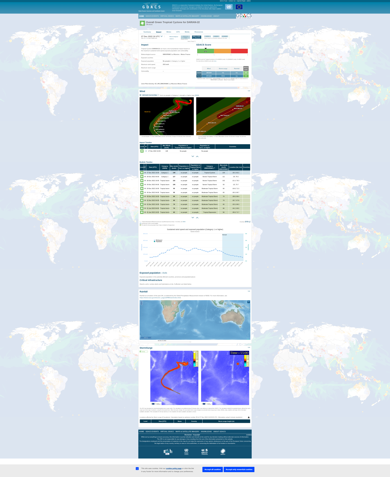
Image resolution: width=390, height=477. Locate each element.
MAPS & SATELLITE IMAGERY (187, 16)
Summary (147, 32)
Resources (199, 32)
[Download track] (249, 221)
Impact (158, 32)
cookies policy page (174, 468)
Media (187, 32)
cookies (249, 435)
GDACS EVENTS (152, 16)
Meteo (168, 32)
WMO (184, 221)
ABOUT (216, 16)
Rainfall (236, 68)
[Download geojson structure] (248, 221)
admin (249, 1)
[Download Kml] (246, 221)
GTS (178, 32)
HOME (141, 16)
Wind (209, 68)
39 (146, 151)
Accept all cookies (212, 469)
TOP (249, 91)
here (215, 61)
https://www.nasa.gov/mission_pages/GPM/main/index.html (160, 297)
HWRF (216, 36)
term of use (224, 1)
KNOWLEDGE (206, 16)
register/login (241, 1)
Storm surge (223, 68)
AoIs (164, 273)
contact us (232, 1)
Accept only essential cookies (239, 469)
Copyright (196, 435)
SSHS (197, 95)
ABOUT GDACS (219, 431)
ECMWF (224, 36)
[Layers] (248, 301)
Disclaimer (188, 435)
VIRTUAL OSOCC (167, 16)
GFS (207, 36)
